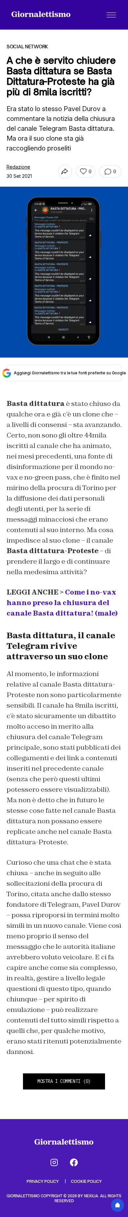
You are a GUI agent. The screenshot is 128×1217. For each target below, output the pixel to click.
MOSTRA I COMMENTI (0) (64, 1081)
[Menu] (111, 15)
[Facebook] (73, 1162)
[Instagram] (54, 1162)
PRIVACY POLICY (43, 1181)
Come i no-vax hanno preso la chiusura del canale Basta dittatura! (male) (62, 603)
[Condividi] (65, 172)
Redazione (18, 167)
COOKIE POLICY (86, 1181)
